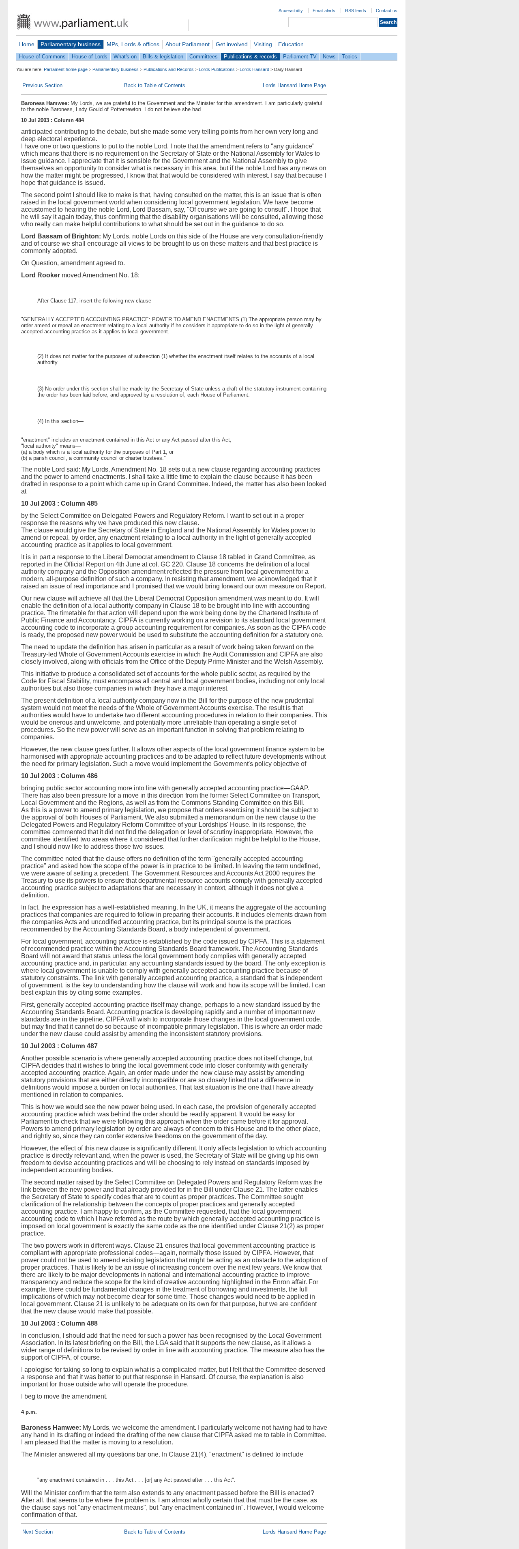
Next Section (37, 1532)
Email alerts (324, 10)
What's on (125, 57)
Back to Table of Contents (154, 85)
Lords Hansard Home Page (294, 85)
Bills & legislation (163, 57)
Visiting (263, 44)
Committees (203, 57)
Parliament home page (66, 69)
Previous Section (42, 85)
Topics (349, 57)
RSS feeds (355, 10)
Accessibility (291, 10)
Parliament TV (300, 57)
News (329, 57)
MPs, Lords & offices (133, 44)
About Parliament (187, 44)
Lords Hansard (254, 69)
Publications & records (250, 57)
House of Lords (89, 57)
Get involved (232, 44)
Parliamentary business (71, 44)
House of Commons (42, 57)
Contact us (386, 10)
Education (291, 44)
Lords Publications (217, 69)
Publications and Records (169, 69)
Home (26, 44)
